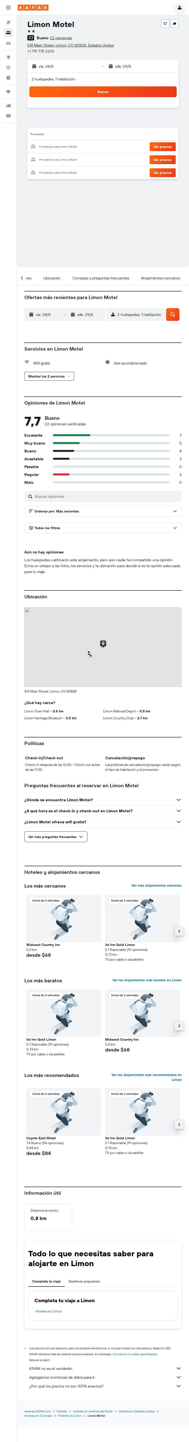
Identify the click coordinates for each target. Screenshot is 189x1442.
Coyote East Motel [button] (41, 1138)
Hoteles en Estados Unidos (137, 1411)
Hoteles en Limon (48, 1311)
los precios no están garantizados (135, 1354)
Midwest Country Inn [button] (43, 945)
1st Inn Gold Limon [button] (120, 945)
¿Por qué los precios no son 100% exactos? (66, 1386)
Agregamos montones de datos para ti (61, 1377)
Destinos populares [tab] (84, 1281)
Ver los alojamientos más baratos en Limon (147, 980)
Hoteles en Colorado (38, 1415)
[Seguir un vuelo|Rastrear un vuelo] (8, 67)
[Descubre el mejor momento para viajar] (8, 78)
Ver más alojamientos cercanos (156, 885)
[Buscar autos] (8, 43)
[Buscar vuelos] (8, 22)
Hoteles (62, 1411)
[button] (8, 7)
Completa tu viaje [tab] (46, 1281)
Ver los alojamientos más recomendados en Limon (146, 1077)
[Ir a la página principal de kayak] (33, 8)
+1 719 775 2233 (40, 51)
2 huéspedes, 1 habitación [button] (53, 79)
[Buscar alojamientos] (8, 33)
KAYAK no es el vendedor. (51, 1368)
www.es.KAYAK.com (37, 1411)
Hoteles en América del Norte (93, 1411)
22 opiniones (61, 37)
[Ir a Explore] (8, 57)
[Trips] (8, 92)
